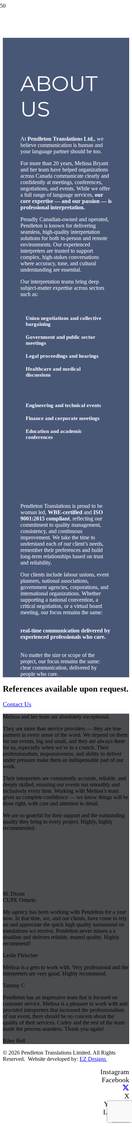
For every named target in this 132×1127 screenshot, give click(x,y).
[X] (125, 1088)
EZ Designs (93, 1059)
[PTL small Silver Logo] (9, 28)
